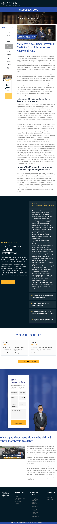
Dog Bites (9, 32)
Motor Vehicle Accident (9, 41)
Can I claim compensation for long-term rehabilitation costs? (42, 320)
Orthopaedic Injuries (9, 51)
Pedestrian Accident (9, 55)
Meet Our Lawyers (20, 498)
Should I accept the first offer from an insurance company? (42, 296)
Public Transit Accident (9, 60)
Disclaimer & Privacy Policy (40, 522)
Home (16, 496)
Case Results (18, 500)
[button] (2, 347)
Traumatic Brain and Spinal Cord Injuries (9, 67)
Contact (17, 503)
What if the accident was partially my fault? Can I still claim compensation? (42, 312)
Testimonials (18, 501)
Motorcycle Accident (9, 46)
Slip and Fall (8, 36)
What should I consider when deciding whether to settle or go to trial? (42, 204)
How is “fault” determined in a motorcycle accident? (40, 304)
